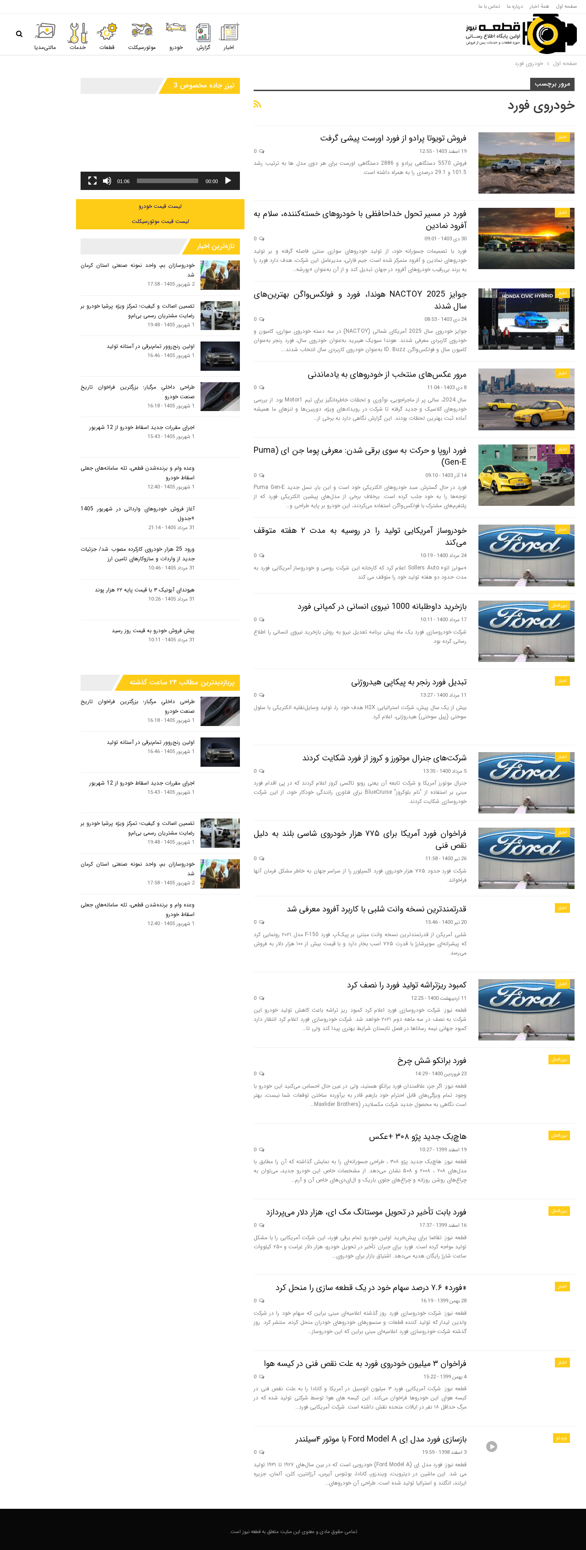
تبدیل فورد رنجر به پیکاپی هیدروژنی (409, 682)
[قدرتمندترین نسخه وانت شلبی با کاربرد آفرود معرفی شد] (526, 934)
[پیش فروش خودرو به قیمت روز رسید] (220, 640)
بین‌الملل (559, 605)
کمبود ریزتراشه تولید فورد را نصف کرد (407, 985)
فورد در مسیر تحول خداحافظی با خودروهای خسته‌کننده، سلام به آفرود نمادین (360, 219)
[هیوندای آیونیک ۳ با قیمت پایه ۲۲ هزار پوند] (220, 599)
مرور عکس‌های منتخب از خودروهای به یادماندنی (387, 374)
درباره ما (515, 7)
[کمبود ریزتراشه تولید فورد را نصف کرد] (526, 1010)
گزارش (203, 47)
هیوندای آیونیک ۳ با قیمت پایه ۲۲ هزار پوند (145, 589)
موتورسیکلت (142, 47)
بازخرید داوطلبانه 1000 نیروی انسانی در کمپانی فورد (382, 606)
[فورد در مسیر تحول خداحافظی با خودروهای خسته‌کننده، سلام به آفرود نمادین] (526, 238)
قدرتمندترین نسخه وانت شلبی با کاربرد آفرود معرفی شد (377, 909)
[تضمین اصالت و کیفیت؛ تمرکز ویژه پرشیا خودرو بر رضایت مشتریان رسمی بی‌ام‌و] (220, 316)
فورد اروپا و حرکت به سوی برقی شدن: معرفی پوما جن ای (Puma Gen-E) (360, 456)
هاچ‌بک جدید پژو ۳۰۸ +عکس (418, 1136)
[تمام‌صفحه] (92, 180)
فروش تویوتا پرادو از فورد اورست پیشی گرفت (393, 138)
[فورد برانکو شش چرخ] (526, 1085)
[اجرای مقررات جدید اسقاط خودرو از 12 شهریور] (220, 437)
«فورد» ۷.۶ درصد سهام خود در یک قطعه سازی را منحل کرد (371, 1287)
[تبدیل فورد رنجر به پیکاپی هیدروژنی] (526, 706)
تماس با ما (489, 7)
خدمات (78, 47)
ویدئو (561, 1438)
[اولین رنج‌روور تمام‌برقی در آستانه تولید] (220, 356)
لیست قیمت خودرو (160, 206)
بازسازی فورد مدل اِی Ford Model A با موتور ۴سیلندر (381, 1439)
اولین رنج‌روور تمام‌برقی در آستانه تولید (151, 346)
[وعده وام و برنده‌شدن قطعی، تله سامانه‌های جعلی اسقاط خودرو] (220, 478)
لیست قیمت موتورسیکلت (160, 221)
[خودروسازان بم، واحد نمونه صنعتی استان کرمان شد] (220, 275)
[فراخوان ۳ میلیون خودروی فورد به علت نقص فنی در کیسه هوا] (526, 1388)
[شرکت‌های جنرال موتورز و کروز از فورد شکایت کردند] (526, 782)
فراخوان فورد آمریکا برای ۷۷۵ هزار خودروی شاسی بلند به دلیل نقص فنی (360, 839)
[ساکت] (107, 180)
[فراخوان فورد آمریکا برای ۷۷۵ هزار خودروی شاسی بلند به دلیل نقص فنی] (526, 858)
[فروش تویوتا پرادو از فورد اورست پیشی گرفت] (526, 163)
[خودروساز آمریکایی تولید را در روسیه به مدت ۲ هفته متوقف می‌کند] (526, 555)
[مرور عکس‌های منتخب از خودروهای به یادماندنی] (526, 399)
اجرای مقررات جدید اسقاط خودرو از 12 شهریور (142, 427)
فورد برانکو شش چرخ (432, 1060)
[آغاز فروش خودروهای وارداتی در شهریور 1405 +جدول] (220, 518)
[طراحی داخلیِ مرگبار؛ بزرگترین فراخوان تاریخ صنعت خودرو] (220, 397)
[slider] (167, 181)
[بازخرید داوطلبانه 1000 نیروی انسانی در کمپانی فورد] (526, 631)
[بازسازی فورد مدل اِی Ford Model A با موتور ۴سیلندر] (526, 1464)
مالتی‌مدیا (45, 47)
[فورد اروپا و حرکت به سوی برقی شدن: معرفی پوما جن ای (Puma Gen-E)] (526, 475)
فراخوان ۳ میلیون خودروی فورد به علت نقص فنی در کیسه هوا (365, 1363)
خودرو (176, 47)
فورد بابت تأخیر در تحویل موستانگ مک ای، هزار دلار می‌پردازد (366, 1212)
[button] (160, 145)
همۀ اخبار (539, 7)
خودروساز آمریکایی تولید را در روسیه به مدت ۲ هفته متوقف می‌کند (360, 536)
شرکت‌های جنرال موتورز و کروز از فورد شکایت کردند (384, 758)
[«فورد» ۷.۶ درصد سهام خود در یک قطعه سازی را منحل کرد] (526, 1312)
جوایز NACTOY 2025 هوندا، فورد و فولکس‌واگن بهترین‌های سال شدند (360, 300)
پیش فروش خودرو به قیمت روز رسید (153, 630)
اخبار (229, 47)
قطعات (106, 47)
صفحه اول (566, 7)
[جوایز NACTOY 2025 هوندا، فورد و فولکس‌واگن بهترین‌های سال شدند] (526, 319)
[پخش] (228, 180)
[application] (160, 145)
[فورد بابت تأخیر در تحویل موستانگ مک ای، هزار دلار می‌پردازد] (526, 1237)
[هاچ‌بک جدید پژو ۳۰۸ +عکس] (526, 1161)
